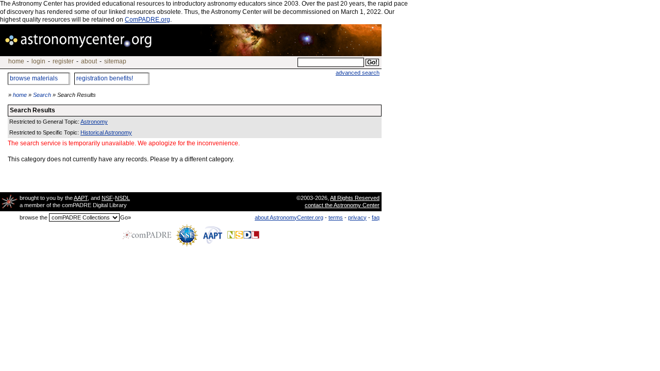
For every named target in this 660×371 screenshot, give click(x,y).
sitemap (115, 61)
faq (376, 217)
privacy (357, 217)
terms (335, 217)
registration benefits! (104, 78)
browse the (33, 217)
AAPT (81, 198)
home (16, 61)
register (63, 61)
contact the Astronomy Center (342, 205)
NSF (107, 198)
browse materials (34, 78)
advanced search (358, 73)
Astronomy (94, 122)
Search (42, 95)
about (89, 61)
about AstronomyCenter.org (289, 217)
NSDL (122, 198)
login (38, 61)
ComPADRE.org (147, 19)
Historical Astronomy (106, 132)
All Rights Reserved (355, 198)
